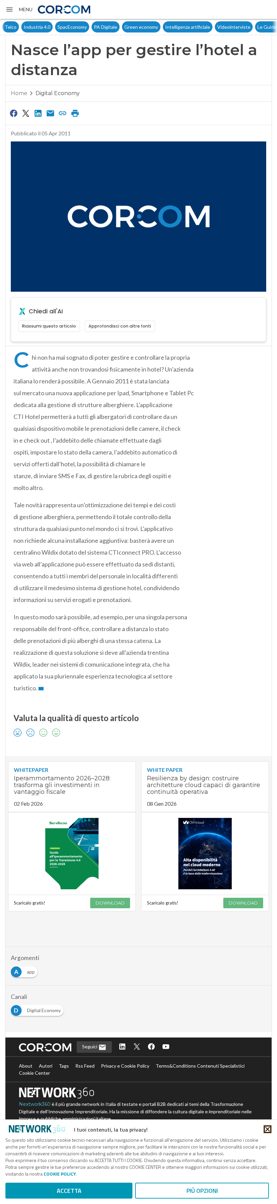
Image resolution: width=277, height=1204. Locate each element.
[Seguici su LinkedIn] (122, 1047)
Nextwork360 (35, 1104)
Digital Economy (57, 93)
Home (19, 93)
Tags (64, 1066)
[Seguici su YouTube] (166, 1047)
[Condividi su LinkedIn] (38, 113)
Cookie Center (34, 1073)
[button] (19, 9)
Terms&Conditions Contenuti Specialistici (200, 1066)
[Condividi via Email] (50, 113)
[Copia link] (62, 113)
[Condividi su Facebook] (13, 113)
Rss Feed (85, 1066)
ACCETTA (69, 1190)
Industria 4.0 (18, 27)
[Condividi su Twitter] (25, 113)
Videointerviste (214, 27)
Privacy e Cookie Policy (125, 1066)
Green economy (122, 27)
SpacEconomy (53, 27)
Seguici (90, 1046)
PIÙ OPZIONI (202, 1190)
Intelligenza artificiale (168, 27)
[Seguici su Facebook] (151, 1047)
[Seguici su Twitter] (137, 1047)
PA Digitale (86, 27)
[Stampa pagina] (75, 113)
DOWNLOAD (110, 903)
